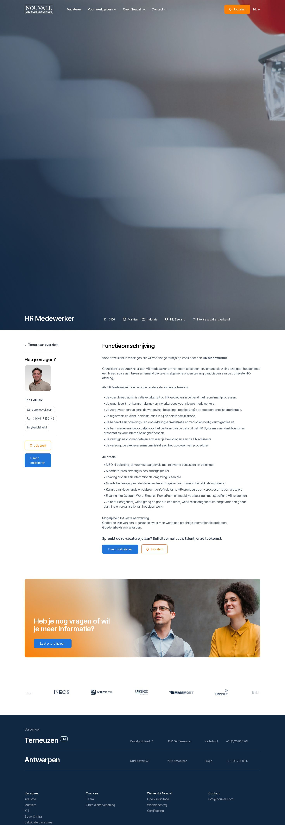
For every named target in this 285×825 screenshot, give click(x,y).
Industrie (30, 799)
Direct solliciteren (37, 460)
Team (90, 799)
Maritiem (30, 805)
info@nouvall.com (220, 799)
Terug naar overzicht (42, 345)
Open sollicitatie (158, 799)
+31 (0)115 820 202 (237, 741)
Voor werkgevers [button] (101, 9)
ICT (27, 811)
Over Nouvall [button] (132, 9)
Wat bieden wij (157, 805)
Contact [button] (158, 9)
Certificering (155, 811)
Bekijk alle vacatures (38, 822)
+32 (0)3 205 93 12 (237, 760)
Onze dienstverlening (100, 805)
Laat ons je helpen (52, 643)
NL (255, 9)
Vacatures (74, 9)
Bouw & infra (33, 816)
